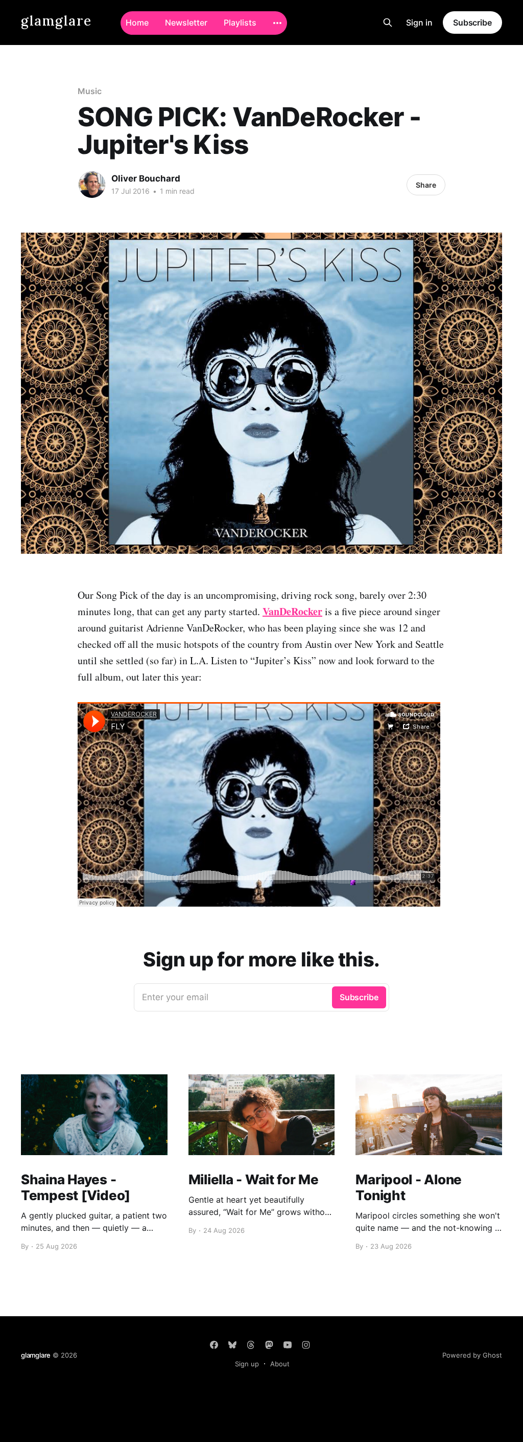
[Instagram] (306, 1345)
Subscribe (472, 22)
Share (426, 185)
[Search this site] (387, 22)
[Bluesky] (232, 1345)
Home (137, 22)
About (280, 1364)
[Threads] (251, 1345)
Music (90, 91)
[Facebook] (214, 1345)
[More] (277, 23)
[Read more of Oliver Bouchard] (92, 184)
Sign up (247, 1364)
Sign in (419, 22)
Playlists (240, 22)
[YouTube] (287, 1345)
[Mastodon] (269, 1345)
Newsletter (186, 22)
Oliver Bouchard (145, 178)
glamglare (56, 21)
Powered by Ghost (472, 1355)
